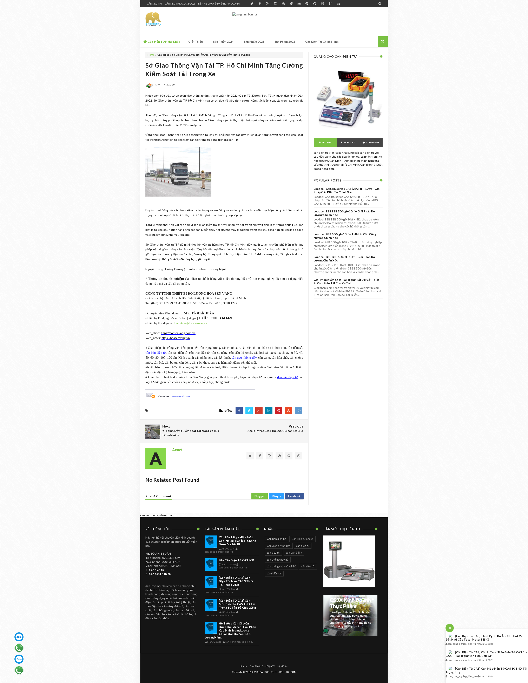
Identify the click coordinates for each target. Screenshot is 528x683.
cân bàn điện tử (155, 352)
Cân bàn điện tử (276, 538)
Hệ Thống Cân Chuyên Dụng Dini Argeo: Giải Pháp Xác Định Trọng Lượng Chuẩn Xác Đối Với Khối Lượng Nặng (230, 630)
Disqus (276, 496)
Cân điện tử (156, 570)
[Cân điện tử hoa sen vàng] (348, 130)
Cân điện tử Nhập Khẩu (163, 41)
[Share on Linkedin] (268, 410)
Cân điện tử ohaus (302, 538)
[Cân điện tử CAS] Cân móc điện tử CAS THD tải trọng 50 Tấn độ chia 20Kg (237, 604)
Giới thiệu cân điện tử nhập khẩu (269, 666)
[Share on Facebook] (239, 410)
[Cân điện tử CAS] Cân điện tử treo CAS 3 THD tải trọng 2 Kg (236, 581)
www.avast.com (180, 396)
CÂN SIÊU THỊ (154, 3)
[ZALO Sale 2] (19, 659)
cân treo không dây (244, 357)
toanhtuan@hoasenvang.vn (191, 323)
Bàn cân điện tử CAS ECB (236, 560)
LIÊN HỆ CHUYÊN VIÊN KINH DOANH (219, 3)
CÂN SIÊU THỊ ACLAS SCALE (180, 3)
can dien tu (302, 545)
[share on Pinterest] (278, 410)
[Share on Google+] (259, 410)
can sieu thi (273, 552)
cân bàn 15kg (294, 552)
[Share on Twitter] (249, 410)
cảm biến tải (274, 573)
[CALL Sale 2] (19, 670)
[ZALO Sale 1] (19, 636)
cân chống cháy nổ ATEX (281, 566)
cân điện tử (308, 566)
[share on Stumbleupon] (288, 410)
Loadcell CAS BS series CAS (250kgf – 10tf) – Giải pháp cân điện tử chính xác (347, 190)
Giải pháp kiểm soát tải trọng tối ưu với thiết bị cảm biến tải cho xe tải (347, 281)
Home (151, 54)
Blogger (260, 496)
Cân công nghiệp (160, 573)
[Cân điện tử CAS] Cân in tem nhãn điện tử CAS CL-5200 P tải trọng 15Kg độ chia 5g (486, 653)
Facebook (294, 496)
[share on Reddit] (298, 410)
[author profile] (149, 88)
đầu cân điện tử (287, 377)
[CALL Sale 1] (19, 648)
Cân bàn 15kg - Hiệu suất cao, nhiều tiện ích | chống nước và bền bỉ (237, 540)
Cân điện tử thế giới (278, 545)
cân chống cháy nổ (277, 559)
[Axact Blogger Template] (174, 21)
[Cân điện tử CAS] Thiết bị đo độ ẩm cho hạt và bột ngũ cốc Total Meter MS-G (484, 637)
